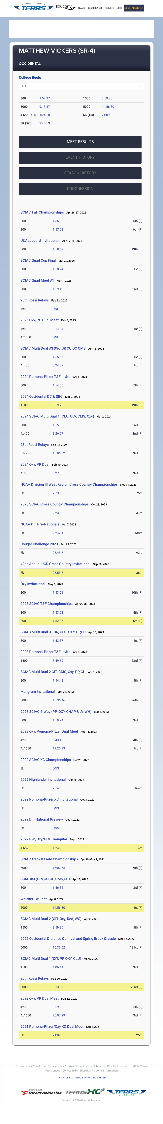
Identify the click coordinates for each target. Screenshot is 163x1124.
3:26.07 (58, 433)
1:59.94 (58, 720)
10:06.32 (59, 453)
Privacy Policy (23, 1066)
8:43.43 (58, 740)
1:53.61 (58, 592)
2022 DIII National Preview (41, 819)
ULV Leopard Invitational (40, 240)
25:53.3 (44, 123)
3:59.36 (58, 927)
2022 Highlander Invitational (43, 779)
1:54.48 (58, 680)
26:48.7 (58, 553)
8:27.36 (58, 473)
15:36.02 (59, 947)
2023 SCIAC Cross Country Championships (54, 504)
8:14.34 (58, 329)
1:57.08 (58, 229)
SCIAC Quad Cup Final (38, 260)
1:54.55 (58, 385)
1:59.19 (58, 289)
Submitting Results (104, 1066)
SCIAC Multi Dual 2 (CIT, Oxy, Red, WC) (51, 919)
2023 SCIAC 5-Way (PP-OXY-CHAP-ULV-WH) (55, 711)
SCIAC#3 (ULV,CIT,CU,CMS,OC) (45, 879)
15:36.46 (59, 700)
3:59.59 (58, 661)
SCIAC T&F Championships (42, 212)
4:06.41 (58, 967)
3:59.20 (107, 98)
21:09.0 (107, 115)
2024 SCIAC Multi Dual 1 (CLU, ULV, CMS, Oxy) (57, 416)
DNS (56, 768)
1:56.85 (58, 887)
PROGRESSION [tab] (80, 188)
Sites (88, 1066)
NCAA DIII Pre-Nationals (40, 524)
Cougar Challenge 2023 (39, 544)
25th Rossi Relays (34, 978)
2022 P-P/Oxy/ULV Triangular (43, 839)
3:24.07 (58, 365)
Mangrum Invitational (37, 691)
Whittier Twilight (33, 899)
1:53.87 (58, 641)
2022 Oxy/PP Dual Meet (39, 998)
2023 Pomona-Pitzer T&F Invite (45, 652)
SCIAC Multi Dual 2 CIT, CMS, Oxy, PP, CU (52, 672)
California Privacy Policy (49, 1066)
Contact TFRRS (128, 1066)
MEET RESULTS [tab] (80, 141)
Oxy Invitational (32, 584)
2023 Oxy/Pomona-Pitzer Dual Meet (49, 731)
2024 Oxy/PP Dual (34, 464)
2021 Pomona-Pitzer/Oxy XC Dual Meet (51, 1026)
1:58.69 (58, 249)
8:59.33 (58, 1007)
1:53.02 (58, 612)
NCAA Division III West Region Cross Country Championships (69, 484)
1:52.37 (44, 98)
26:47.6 (58, 788)
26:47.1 (58, 533)
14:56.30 (108, 107)
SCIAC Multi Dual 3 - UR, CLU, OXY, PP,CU (53, 632)
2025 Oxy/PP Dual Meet (39, 320)
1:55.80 (58, 221)
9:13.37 (44, 107)
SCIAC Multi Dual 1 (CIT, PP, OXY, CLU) (50, 958)
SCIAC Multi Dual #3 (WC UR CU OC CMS (53, 348)
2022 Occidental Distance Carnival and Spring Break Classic (68, 938)
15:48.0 (44, 115)
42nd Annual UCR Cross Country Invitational (55, 564)
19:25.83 (59, 748)
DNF (56, 309)
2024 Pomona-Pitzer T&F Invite (45, 377)
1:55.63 (58, 425)
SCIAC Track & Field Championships (49, 859)
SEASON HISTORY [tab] (80, 173)
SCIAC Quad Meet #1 (37, 280)
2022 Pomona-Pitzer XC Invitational (49, 799)
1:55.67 (58, 357)
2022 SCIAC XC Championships (45, 760)
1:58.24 (58, 269)
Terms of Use (74, 1066)
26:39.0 (58, 493)
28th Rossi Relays (34, 300)
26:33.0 (58, 513)
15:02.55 (59, 868)
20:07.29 (59, 1015)
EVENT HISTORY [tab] (80, 157)
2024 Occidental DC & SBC (41, 396)
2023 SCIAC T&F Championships (46, 604)
